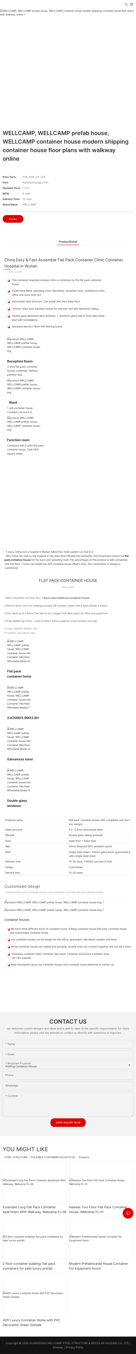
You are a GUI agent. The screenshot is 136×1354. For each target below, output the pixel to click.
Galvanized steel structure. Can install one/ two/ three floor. (46, 301)
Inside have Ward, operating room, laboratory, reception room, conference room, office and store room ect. (58, 292)
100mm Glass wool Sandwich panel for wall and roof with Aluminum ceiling (55, 308)
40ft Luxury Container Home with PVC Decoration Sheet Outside (31, 1322)
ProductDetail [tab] (68, 241)
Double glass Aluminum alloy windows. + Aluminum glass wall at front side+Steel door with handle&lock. (58, 317)
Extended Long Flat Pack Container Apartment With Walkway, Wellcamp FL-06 (34, 1209)
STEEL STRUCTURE (15, 1157)
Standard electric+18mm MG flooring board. (37, 326)
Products (84, 1157)
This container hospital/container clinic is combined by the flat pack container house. (56, 282)
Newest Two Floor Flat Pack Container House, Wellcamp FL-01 (98, 1209)
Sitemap (58, 1347)
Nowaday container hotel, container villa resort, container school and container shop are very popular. (60, 955)
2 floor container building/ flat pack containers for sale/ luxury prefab (29, 1266)
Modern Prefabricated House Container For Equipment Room (98, 1266)
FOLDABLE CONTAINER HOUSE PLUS (53, 1157)
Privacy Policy (74, 1347)
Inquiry (13, 218)
